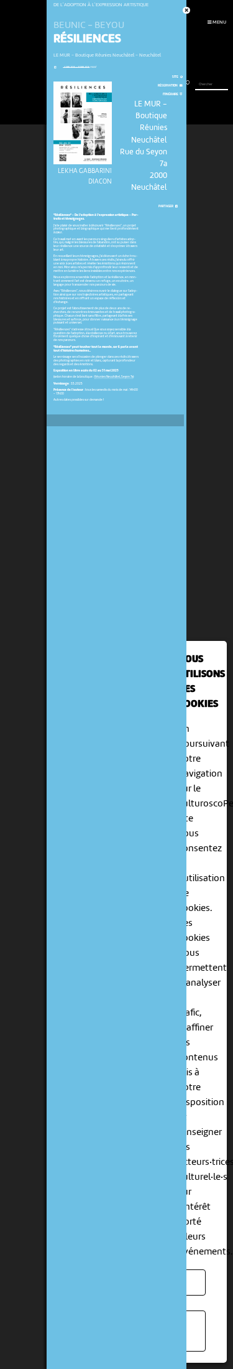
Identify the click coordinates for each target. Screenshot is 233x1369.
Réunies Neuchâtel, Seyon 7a (113, 377)
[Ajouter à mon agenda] (55, 67)
